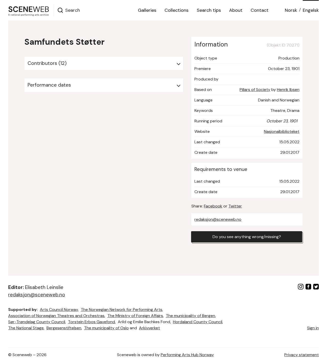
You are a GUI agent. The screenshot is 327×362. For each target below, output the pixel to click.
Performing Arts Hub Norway (187, 354)
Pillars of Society (255, 89)
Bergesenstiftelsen (63, 328)
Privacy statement (301, 354)
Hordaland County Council (197, 321)
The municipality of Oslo (106, 328)
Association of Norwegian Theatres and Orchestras (56, 315)
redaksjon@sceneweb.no (217, 219)
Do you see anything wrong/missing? (247, 236)
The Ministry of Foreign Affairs (135, 315)
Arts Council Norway (59, 309)
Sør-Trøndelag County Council (36, 321)
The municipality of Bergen (190, 315)
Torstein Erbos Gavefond (91, 321)
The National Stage (26, 328)
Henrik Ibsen (288, 89)
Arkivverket (149, 328)
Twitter (235, 206)
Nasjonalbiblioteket (281, 131)
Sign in (313, 328)
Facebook (213, 206)
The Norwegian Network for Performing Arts (121, 309)
